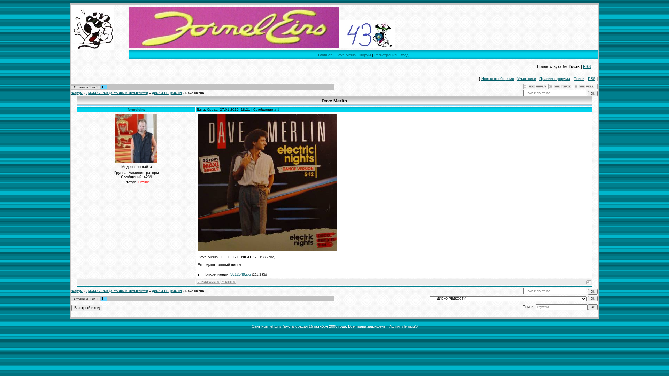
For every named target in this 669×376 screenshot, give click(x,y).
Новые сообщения (497, 79)
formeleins (137, 109)
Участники (526, 79)
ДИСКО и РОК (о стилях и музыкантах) (117, 93)
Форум (77, 93)
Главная (325, 55)
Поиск (579, 79)
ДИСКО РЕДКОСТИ (167, 93)
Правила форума (554, 79)
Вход (404, 55)
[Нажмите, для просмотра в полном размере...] (267, 250)
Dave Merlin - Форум (353, 55)
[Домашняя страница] (228, 282)
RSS (587, 66)
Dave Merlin (194, 93)
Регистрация (385, 55)
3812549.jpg (240, 274)
